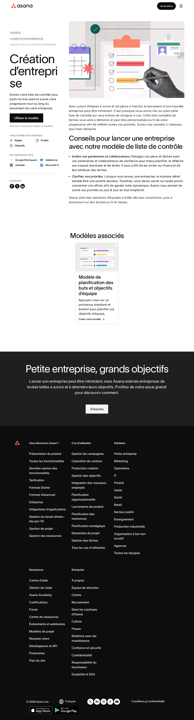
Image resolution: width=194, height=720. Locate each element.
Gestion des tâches (85, 540)
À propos (78, 580)
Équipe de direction (85, 587)
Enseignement (124, 519)
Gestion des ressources (45, 535)
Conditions (138, 701)
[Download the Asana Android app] (66, 710)
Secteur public (124, 512)
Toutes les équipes (127, 553)
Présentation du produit (45, 453)
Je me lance (166, 6)
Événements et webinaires (47, 624)
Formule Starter (39, 487)
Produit (119, 482)
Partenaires (37, 653)
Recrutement (80, 602)
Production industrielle (129, 526)
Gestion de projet (41, 528)
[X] (90, 702)
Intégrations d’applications (47, 509)
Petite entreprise (125, 453)
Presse (76, 628)
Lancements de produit (87, 506)
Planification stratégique (88, 526)
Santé (118, 497)
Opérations (121, 468)
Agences (120, 545)
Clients (76, 595)
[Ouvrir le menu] (181, 6)
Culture (77, 621)
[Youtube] (117, 702)
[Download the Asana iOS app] (40, 710)
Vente (118, 490)
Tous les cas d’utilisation (88, 547)
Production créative (85, 468)
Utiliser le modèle (26, 118)
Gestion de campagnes (88, 453)
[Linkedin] (97, 702)
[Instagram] (104, 702)
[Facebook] (110, 702)
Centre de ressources (44, 616)
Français (70, 701)
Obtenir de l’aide (40, 587)
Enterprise (36, 502)
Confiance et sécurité (86, 647)
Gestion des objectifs (86, 475)
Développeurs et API (43, 646)
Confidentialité (82, 655)
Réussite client (39, 638)
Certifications (38, 602)
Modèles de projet (41, 631)
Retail (118, 504)
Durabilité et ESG (83, 674)
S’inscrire (96, 409)
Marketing (121, 461)
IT (115, 475)
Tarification (36, 480)
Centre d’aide (38, 580)
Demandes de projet (85, 533)
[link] (16, 33)
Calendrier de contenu (87, 461)
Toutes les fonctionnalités (46, 461)
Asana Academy (40, 595)
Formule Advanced (42, 494)
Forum (33, 609)
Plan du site (37, 660)
